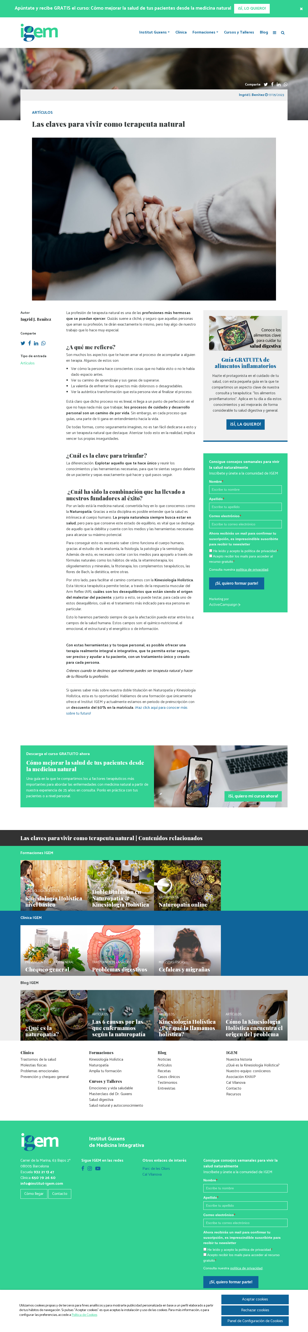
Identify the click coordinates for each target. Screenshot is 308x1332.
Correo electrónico (114, 740)
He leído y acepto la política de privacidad (135, 769)
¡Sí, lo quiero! (115, 796)
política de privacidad (142, 782)
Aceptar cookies (255, 1299)
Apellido (106, 722)
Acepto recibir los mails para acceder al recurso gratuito (146, 774)
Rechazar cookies (255, 1310)
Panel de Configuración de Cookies (255, 1321)
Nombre (106, 705)
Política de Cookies (84, 1315)
